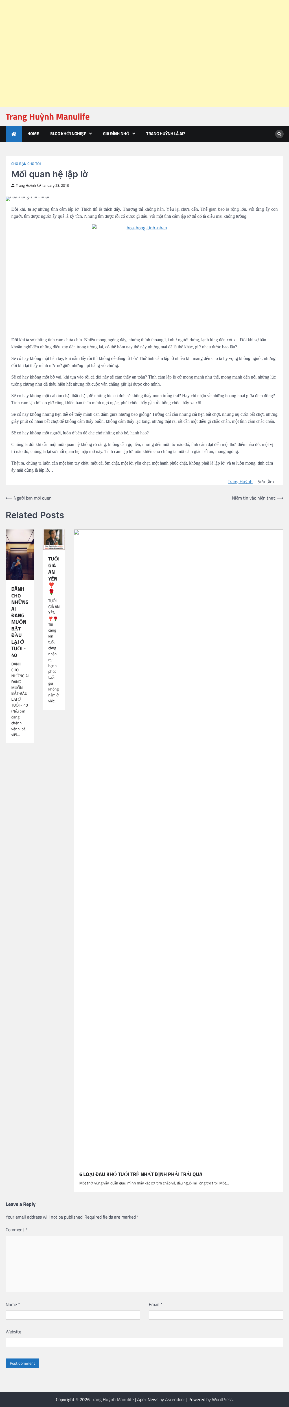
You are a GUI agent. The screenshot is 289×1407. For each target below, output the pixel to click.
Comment (16, 1229)
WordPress (222, 1399)
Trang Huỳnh (26, 185)
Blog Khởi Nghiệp (68, 133)
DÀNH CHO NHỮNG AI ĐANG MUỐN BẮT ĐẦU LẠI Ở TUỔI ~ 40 (20, 622)
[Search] (279, 134)
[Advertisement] (142, 14)
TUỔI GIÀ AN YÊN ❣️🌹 (54, 575)
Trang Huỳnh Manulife (48, 116)
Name (13, 1304)
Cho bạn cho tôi (26, 164)
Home (33, 133)
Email (156, 1304)
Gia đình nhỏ (116, 133)
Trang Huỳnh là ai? (165, 133)
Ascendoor (175, 1399)
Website (13, 1331)
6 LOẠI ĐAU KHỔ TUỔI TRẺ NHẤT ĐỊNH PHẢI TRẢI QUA (140, 1174)
